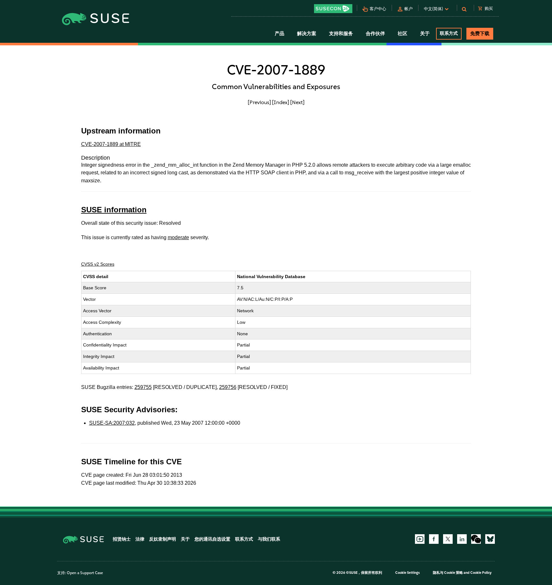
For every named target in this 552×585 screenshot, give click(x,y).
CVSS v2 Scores (97, 264)
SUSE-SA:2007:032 (112, 423)
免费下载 (479, 33)
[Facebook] (434, 539)
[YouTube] (420, 539)
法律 (139, 539)
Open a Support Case (85, 573)
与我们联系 (269, 539)
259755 (143, 387)
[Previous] (259, 102)
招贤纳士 (122, 539)
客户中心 (378, 8)
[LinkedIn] (462, 539)
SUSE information (114, 209)
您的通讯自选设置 (212, 539)
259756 (227, 387)
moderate (178, 237)
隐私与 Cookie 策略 (448, 573)
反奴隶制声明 (162, 539)
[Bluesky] (490, 539)
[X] (448, 539)
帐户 (408, 8)
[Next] (297, 102)
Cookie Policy (481, 573)
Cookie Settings (407, 573)
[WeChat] (476, 539)
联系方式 (449, 33)
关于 (185, 539)
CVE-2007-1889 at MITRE (111, 144)
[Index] (280, 102)
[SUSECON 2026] (333, 8)
